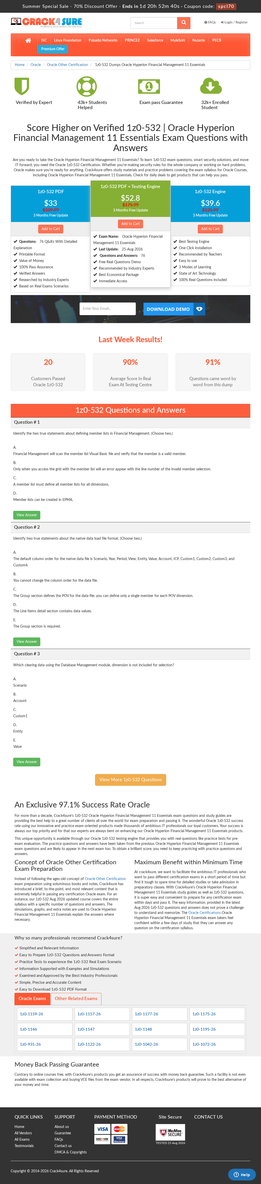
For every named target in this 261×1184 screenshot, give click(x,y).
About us (62, 1127)
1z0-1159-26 (31, 1014)
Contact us (63, 1146)
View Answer (27, 515)
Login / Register (236, 22)
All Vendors (23, 1133)
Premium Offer (52, 49)
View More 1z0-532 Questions (130, 780)
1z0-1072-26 (204, 1044)
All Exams (22, 1139)
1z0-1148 (143, 1029)
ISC (44, 40)
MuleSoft (178, 40)
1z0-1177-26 (146, 1014)
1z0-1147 (86, 1029)
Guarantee (63, 1133)
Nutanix (198, 40)
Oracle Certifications (204, 913)
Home (19, 65)
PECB (216, 40)
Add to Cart (51, 229)
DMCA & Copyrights (71, 1152)
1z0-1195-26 (204, 1029)
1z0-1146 (28, 1029)
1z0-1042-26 (146, 1044)
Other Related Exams (76, 998)
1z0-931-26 (30, 1044)
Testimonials (24, 1146)
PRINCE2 (132, 40)
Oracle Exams (32, 998)
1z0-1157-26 (89, 1014)
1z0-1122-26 (89, 1044)
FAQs (211, 22)
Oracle (36, 65)
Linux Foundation (67, 40)
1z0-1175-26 (204, 1014)
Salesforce (155, 40)
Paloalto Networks (103, 40)
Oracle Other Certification (67, 65)
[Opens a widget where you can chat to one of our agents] (242, 1175)
